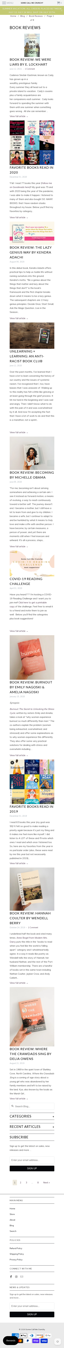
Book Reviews (25, 27)
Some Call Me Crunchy (35, 1329)
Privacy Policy (16, 1259)
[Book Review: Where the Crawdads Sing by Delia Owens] (32, 1016)
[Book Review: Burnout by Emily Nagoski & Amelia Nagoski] (32, 657)
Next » (46, 1182)
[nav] (7, 3)
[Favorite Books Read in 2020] (32, 142)
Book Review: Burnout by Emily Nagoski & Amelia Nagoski (31, 687)
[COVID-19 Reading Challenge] (32, 563)
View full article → (19, 116)
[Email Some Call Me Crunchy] (22, 1276)
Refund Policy (16, 1248)
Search (13, 1231)
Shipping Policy (17, 1254)
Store (12, 1214)
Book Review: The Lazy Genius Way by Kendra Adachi (31, 252)
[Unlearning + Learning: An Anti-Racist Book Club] (32, 335)
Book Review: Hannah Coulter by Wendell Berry (30, 918)
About (12, 1220)
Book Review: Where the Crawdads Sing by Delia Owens (30, 1054)
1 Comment (30, 69)
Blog (12, 1225)
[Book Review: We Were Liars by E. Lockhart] (32, 45)
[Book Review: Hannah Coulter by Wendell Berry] (32, 889)
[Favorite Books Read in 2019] (32, 782)
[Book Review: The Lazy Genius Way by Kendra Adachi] (32, 233)
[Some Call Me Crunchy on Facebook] (11, 1276)
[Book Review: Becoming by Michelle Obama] (32, 453)
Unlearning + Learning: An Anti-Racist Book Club (27, 356)
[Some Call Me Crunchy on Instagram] (16, 1276)
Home (12, 1208)
